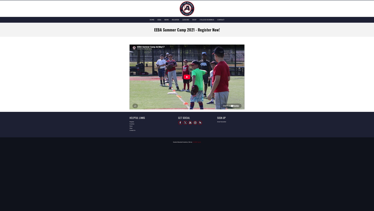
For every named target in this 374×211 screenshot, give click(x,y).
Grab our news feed (200, 123)
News (166, 20)
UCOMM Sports (197, 142)
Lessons (185, 20)
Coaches (132, 124)
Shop (194, 20)
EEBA (159, 20)
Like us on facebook (180, 123)
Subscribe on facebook (190, 123)
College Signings (207, 20)
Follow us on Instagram (195, 123)
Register (175, 20)
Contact (220, 20)
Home (152, 20)
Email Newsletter (221, 121)
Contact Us (132, 130)
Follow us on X (185, 123)
